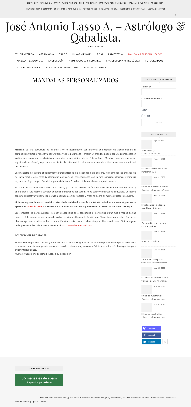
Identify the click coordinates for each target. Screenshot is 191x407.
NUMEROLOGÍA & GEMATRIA (39, 9)
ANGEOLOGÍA (157, 3)
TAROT (57, 3)
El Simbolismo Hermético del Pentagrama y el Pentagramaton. (154, 170)
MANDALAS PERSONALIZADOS (112, 3)
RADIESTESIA (91, 3)
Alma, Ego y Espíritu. (150, 241)
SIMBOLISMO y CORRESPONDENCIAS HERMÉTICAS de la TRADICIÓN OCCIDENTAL (154, 152)
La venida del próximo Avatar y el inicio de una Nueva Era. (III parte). (154, 279)
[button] (151, 328)
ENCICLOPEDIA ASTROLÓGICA (67, 9)
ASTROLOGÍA (46, 3)
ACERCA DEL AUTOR (156, 9)
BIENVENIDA (32, 3)
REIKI (81, 3)
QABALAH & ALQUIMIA (138, 3)
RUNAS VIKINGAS (69, 3)
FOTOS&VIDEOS (90, 9)
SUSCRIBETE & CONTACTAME (132, 9)
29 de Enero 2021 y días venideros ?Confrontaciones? (154, 261)
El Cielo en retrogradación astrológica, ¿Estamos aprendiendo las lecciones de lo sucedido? (154, 207)
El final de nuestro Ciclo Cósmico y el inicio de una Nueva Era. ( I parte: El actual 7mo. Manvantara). (154, 316)
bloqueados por (41, 381)
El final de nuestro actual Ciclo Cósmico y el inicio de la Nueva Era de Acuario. (155, 188)
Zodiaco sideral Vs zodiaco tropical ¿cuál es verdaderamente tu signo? (153, 225)
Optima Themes (39, 401)
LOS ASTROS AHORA (108, 9)
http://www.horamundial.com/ (77, 225)
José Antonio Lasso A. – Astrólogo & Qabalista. (95, 31)
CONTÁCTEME (35, 206)
